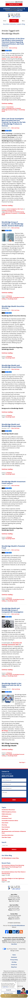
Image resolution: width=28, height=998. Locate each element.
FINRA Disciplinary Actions (9, 812)
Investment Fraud (6, 818)
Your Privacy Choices (12, 949)
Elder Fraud (20, 209)
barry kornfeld (9, 211)
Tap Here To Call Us (14, 4)
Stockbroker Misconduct (8, 809)
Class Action (5, 822)
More (23, 20)
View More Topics (6, 837)
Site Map (14, 962)
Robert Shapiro (9, 297)
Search (14, 849)
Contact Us (14, 964)
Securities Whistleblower (18, 925)
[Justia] (17, 931)
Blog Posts (14, 967)
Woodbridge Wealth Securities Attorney (13, 307)
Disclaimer (14, 957)
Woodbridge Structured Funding (9, 109)
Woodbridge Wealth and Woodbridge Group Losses (11, 425)
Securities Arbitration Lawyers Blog (14, 15)
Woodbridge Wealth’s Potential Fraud (13, 547)
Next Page (21, 762)
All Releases (9, 296)
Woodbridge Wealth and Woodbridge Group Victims (12, 366)
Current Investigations (11, 209)
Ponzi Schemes (9, 107)
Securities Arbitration (7, 835)
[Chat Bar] (14, 996)
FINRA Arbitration (6, 814)
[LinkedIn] (14, 931)
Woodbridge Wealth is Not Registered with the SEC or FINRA (11, 685)
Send (14, 800)
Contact (14, 20)
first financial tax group (18, 211)
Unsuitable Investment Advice (9, 210)
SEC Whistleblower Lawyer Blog (10, 858)
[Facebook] (6, 931)
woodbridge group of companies (13, 108)
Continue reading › (7, 103)
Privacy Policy (14, 959)
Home (4, 20)
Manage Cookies (14, 950)
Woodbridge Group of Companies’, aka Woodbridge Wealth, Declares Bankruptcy (12, 224)
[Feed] (21, 931)
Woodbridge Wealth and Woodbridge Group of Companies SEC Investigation (12, 610)
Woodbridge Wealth (12, 299)
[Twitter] (10, 931)
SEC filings (5, 730)
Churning (4, 825)
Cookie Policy (22, 949)
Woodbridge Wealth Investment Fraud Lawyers (13, 482)
